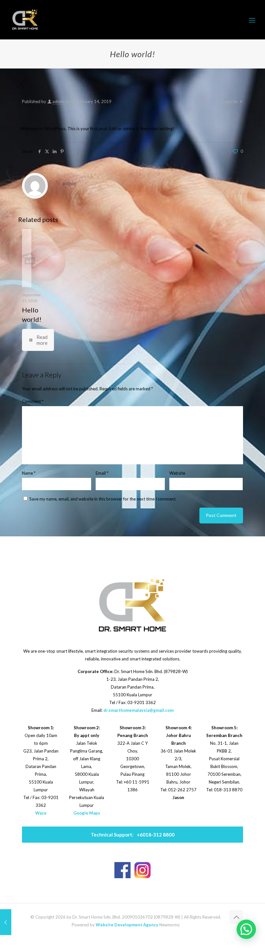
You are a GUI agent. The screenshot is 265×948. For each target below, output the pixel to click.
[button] (246, 929)
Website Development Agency (127, 924)
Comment (32, 401)
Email (102, 473)
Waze (41, 813)
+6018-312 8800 (133, 834)
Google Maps (86, 813)
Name (29, 473)
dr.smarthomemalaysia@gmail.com (138, 710)
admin (58, 101)
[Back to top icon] (236, 917)
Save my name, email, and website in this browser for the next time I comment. (102, 498)
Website (177, 473)
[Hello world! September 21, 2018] (5, 922)
